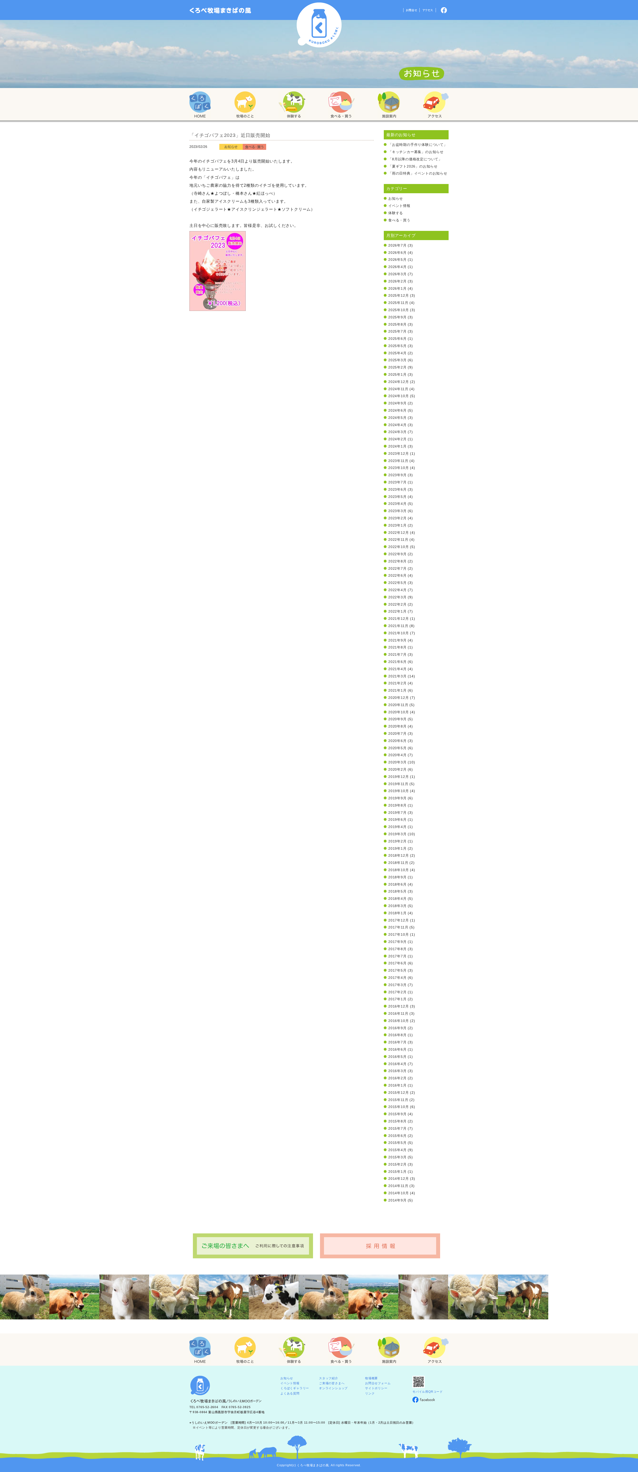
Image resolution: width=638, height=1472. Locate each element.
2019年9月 (397, 798)
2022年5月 (397, 583)
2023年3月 (397, 511)
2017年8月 (397, 949)
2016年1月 (397, 1085)
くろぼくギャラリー (294, 1388)
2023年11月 (398, 461)
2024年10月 (398, 396)
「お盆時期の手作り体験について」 (417, 145)
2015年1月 (397, 1172)
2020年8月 (397, 726)
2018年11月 (398, 863)
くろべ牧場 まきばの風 (319, 25)
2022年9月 (397, 554)
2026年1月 (397, 288)
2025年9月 (397, 317)
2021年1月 (397, 690)
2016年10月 (398, 1021)
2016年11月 (398, 1013)
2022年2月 (397, 604)
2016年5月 (397, 1057)
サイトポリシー (376, 1388)
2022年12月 (398, 533)
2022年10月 (398, 547)
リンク (370, 1393)
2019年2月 (397, 841)
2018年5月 (397, 891)
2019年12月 (398, 777)
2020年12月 (398, 698)
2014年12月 (398, 1179)
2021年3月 (397, 676)
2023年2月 (397, 518)
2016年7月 (397, 1042)
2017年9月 (397, 942)
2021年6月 (397, 662)
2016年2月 (397, 1078)
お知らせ (395, 198)
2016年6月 (397, 1049)
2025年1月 (397, 374)
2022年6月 (397, 575)
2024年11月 (398, 389)
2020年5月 (397, 748)
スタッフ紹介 (328, 1378)
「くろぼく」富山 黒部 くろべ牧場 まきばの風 (220, 10)
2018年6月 (397, 884)
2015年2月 (397, 1164)
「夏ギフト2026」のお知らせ (413, 166)
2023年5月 (397, 497)
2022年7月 (397, 568)
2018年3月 (397, 906)
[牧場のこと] (245, 105)
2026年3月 (397, 274)
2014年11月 (398, 1186)
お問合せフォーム (378, 1383)
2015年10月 (398, 1107)
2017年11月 (398, 927)
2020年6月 (397, 741)
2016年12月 (398, 1006)
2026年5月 (397, 260)
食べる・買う (399, 220)
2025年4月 (397, 353)
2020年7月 (397, 734)
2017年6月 (397, 963)
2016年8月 (397, 1035)
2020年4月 (397, 755)
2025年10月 (398, 310)
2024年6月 (397, 410)
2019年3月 (397, 834)
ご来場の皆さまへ (331, 1383)
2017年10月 (398, 934)
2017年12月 (398, 920)
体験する (395, 213)
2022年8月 (397, 561)
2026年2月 (397, 281)
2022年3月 (397, 597)
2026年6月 (397, 253)
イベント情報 (399, 206)
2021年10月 (398, 633)
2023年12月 (398, 454)
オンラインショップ (333, 1388)
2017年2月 (397, 992)
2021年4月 (397, 669)
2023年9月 (397, 475)
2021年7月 (397, 654)
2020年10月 (398, 712)
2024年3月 (397, 432)
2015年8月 (397, 1121)
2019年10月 (398, 791)
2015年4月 (397, 1150)
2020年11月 (398, 705)
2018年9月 (397, 877)
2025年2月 (397, 367)
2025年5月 (397, 346)
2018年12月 (398, 855)
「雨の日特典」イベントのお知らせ (417, 173)
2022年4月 (397, 590)
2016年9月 (397, 1028)
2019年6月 (397, 820)
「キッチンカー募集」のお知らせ (416, 152)
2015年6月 (397, 1136)
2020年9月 (397, 719)
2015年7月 (397, 1128)
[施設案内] (389, 105)
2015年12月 (398, 1093)
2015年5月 (397, 1143)
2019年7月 (397, 813)
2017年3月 (397, 985)
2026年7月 (397, 245)
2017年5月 (397, 970)
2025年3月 (397, 360)
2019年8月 (397, 805)
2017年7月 (397, 956)
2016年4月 (397, 1064)
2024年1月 (397, 446)
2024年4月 (397, 425)
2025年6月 (397, 339)
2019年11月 (398, 784)
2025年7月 (397, 331)
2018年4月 (397, 899)
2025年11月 (398, 303)
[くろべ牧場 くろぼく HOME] (200, 105)
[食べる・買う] (341, 105)
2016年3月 (397, 1071)
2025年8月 (397, 324)
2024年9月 (397, 403)
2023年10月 (398, 468)
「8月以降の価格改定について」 (415, 159)
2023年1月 (397, 525)
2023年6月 (397, 489)
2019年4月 (397, 827)
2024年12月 (398, 382)
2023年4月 (397, 504)
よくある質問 (290, 1393)
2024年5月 (397, 418)
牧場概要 (371, 1378)
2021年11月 (398, 626)
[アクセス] (436, 105)
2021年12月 (398, 619)
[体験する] (291, 105)
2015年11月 (398, 1100)
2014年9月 (397, 1200)
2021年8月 (397, 647)
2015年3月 (397, 1157)
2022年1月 (397, 611)
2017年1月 (397, 999)
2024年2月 (397, 439)
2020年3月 (397, 762)
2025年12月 (398, 295)
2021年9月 (397, 640)
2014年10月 (398, 1193)
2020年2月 (397, 769)
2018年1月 (397, 913)
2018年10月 (398, 870)
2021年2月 (397, 683)
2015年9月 (397, 1114)
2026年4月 (397, 267)
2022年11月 (398, 540)
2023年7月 (397, 482)
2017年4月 (397, 978)
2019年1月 (397, 848)
